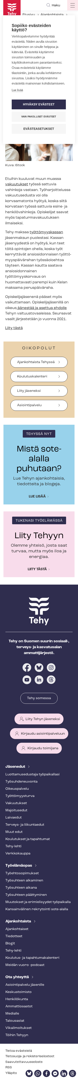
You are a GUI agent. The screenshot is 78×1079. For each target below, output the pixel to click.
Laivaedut (13, 817)
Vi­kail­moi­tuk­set (18, 1028)
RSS (8, 1067)
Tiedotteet (13, 936)
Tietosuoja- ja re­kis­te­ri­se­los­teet (29, 1056)
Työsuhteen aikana (21, 888)
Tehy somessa (39, 698)
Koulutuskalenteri (32, 376)
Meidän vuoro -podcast (24, 965)
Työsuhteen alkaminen (24, 880)
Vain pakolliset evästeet (38, 116)
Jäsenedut (15, 767)
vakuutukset (16, 184)
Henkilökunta (16, 999)
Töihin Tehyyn (16, 1035)
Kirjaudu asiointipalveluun (43, 734)
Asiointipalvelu (29, 405)
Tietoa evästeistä (18, 1051)
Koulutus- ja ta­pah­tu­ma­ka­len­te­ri (32, 958)
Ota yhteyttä (17, 977)
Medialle (12, 1013)
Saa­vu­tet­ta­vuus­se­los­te (24, 1062)
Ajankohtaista (52, 15)
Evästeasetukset (38, 128)
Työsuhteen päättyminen (26, 895)
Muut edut (14, 832)
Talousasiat (14, 1021)
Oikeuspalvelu (17, 789)
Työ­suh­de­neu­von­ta (21, 781)
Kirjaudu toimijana (43, 748)
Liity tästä (14, 328)
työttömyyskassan (46, 232)
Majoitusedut (16, 810)
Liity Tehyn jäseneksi (43, 719)
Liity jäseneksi (29, 391)
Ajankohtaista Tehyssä (36, 362)
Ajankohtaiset (16, 929)
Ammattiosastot (18, 1006)
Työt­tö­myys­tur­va (19, 796)
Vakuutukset (16, 803)
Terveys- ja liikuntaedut (24, 825)
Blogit (10, 943)
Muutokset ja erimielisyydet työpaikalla (38, 902)
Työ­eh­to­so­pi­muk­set (22, 873)
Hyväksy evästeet (39, 104)
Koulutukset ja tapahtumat (27, 839)
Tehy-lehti (13, 846)
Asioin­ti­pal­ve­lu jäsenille (24, 985)
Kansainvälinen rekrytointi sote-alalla (36, 909)
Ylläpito (11, 1073)
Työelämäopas (19, 866)
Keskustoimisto (18, 992)
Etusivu (29, 15)
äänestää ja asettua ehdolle (42, 308)
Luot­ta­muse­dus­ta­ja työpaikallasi (32, 774)
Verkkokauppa (17, 853)
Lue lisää (37, 496)
